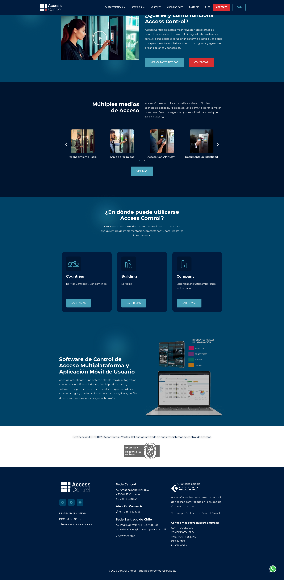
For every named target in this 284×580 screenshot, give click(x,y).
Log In (239, 7)
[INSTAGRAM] (62, 502)
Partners (194, 7)
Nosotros (156, 7)
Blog (207, 7)
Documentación (70, 519)
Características (114, 7)
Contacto (221, 7)
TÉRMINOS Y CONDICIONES (75, 524)
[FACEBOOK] (71, 502)
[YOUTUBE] (80, 502)
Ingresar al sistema (73, 513)
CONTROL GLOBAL (182, 527)
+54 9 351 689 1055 (129, 511)
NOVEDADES (179, 545)
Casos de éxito (175, 7)
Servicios (136, 7)
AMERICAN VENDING (183, 536)
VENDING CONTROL (183, 532)
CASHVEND (178, 541)
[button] (99, 38)
